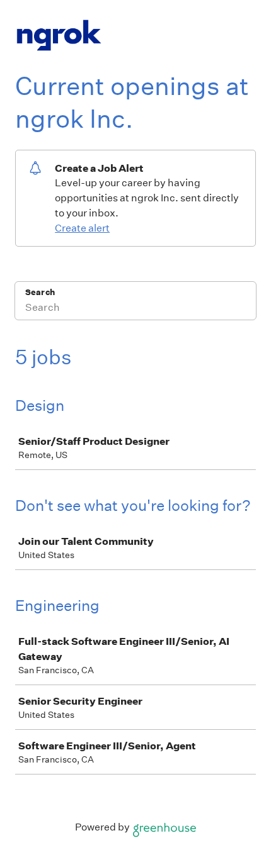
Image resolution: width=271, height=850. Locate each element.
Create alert (82, 228)
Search (40, 292)
